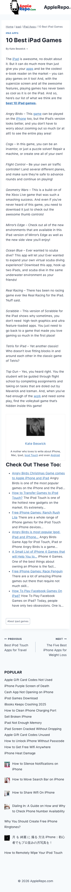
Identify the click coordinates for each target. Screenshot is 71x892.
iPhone (21, 118)
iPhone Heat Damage (20, 753)
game (37, 114)
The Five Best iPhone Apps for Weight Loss (55, 647)
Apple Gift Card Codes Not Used (28, 680)
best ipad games (17, 621)
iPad (15, 59)
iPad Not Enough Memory (23, 723)
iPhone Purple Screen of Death (26, 686)
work (37, 396)
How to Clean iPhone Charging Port (30, 710)
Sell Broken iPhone (18, 716)
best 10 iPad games (21, 103)
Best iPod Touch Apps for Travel (16, 644)
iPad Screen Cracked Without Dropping (32, 729)
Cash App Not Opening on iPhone (28, 692)
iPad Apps (12, 33)
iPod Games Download (21, 698)
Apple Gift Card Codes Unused (27, 735)
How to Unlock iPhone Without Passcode (34, 741)
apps (29, 68)
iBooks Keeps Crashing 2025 (25, 704)
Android (55, 455)
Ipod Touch (31, 455)
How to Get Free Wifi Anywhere (27, 747)
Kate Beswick (17, 48)
